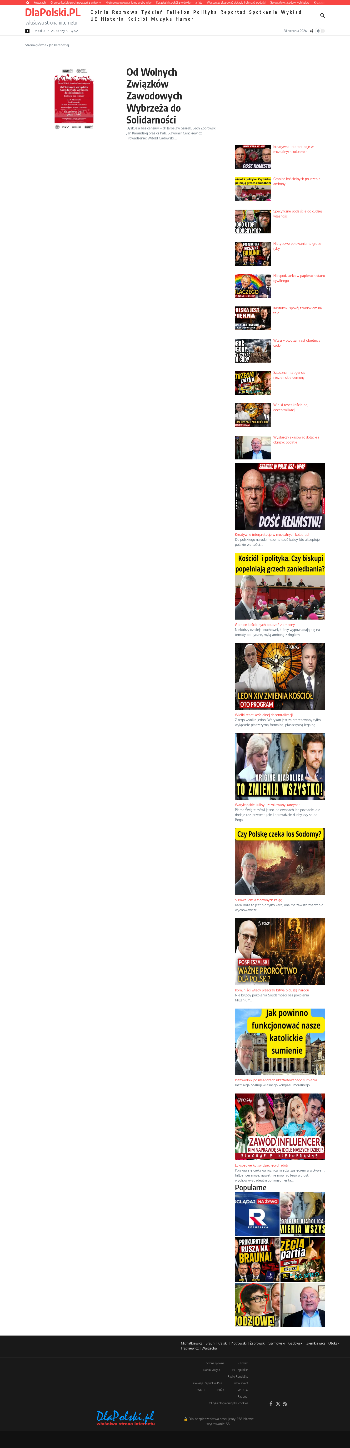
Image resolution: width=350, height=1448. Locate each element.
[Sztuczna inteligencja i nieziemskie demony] (302, 1259)
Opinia (99, 12)
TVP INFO (242, 1390)
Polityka (205, 12)
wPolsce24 (241, 1383)
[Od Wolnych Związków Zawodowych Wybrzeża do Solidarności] (74, 98)
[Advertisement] (280, 105)
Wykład (291, 12)
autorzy (58, 31)
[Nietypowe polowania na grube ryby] (257, 1259)
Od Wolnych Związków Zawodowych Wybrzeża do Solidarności (154, 95)
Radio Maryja (211, 1370)
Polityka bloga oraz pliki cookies (228, 1403)
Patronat (243, 1396)
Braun (210, 1343)
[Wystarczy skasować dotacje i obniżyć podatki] (302, 1305)
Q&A (75, 31)
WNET (201, 1390)
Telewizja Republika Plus (206, 1383)
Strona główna (35, 45)
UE (94, 19)
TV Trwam (242, 1363)
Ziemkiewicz (315, 1343)
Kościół (137, 19)
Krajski (223, 1343)
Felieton (178, 12)
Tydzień (152, 12)
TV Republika (240, 1370)
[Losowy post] (311, 31)
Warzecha (209, 1348)
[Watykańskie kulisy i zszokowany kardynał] (302, 1214)
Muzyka (162, 19)
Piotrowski (239, 1343)
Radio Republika (238, 1376)
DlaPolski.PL (52, 12)
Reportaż (233, 12)
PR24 (220, 1390)
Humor (185, 19)
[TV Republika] (257, 1214)
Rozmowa (125, 12)
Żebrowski (257, 1343)
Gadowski (295, 1343)
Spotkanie (263, 12)
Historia (113, 19)
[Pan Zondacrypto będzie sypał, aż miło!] (257, 1305)
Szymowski (277, 1343)
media (40, 31)
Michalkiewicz (191, 1343)
